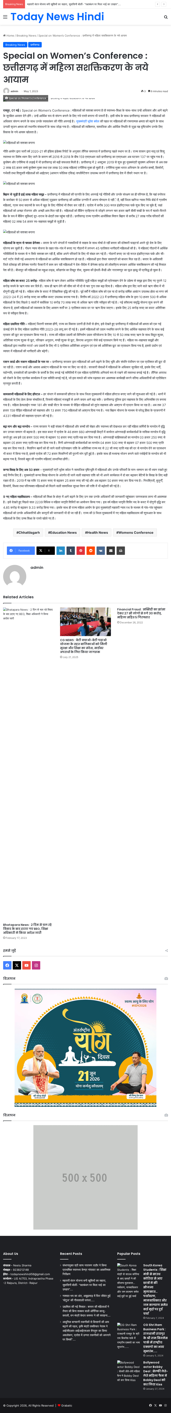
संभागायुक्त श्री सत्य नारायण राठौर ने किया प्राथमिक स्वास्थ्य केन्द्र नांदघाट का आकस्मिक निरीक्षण (86, 1270)
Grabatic (66, 1405)
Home (10, 35)
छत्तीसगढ (34, 44)
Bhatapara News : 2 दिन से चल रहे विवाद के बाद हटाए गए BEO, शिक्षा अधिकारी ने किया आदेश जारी (27, 929)
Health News (97, 532)
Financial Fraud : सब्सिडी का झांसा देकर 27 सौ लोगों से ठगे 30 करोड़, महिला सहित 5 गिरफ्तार (141, 613)
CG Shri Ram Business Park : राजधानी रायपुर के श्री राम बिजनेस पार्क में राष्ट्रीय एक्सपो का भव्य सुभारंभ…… (155, 1338)
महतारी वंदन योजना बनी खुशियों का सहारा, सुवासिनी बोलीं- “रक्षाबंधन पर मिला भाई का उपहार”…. (84, 1285)
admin (14, 91)
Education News (63, 532)
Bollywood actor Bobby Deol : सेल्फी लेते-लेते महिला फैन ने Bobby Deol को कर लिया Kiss (155, 1373)
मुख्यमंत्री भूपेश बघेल (88, 121)
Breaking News (26, 35)
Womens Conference (135, 532)
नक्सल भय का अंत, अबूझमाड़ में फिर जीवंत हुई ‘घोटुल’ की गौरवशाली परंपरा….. (65, 4)
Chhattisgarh (29, 532)
